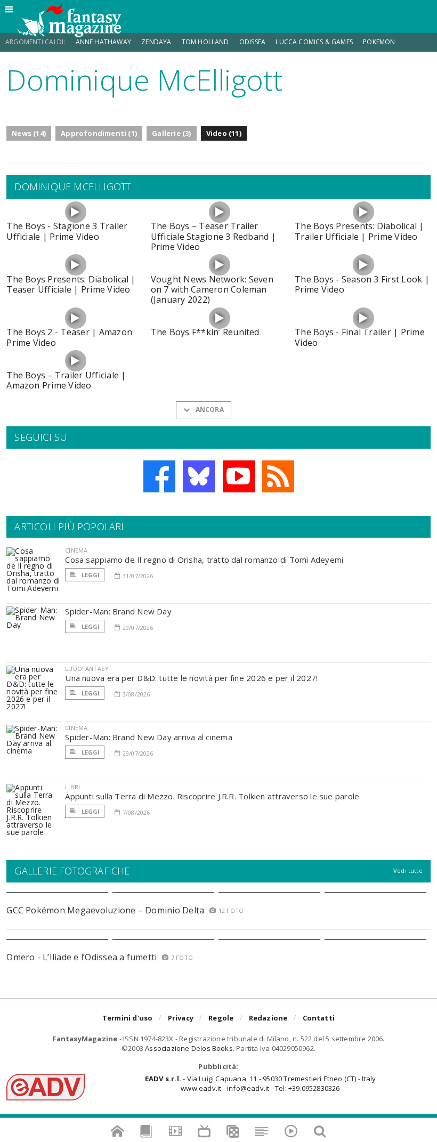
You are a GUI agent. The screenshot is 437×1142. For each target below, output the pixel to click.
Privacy (180, 1018)
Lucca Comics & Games (314, 41)
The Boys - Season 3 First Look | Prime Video (362, 284)
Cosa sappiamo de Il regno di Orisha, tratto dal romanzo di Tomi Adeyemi (204, 559)
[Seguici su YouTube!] (239, 476)
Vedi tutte (408, 870)
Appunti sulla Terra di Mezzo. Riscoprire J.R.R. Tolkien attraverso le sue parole (212, 796)
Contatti (319, 1018)
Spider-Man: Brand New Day (118, 611)
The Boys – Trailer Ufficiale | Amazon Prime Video (66, 380)
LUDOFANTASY (87, 668)
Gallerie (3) (171, 133)
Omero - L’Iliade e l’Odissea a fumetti (81, 957)
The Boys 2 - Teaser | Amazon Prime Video (69, 337)
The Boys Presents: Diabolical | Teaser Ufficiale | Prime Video (70, 284)
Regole (220, 1018)
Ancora (208, 409)
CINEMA (76, 550)
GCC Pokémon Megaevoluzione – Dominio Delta (105, 910)
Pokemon (379, 41)
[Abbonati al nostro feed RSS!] (278, 476)
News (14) (29, 133)
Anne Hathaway (103, 41)
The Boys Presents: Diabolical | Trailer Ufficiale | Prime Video (359, 231)
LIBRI (72, 787)
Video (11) (223, 133)
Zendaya (156, 41)
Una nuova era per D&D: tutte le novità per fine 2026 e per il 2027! (191, 678)
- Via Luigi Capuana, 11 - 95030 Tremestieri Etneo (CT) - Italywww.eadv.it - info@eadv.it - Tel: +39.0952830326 (260, 1083)
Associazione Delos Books (189, 1048)
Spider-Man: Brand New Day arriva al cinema (148, 737)
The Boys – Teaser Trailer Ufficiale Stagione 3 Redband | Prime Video (213, 236)
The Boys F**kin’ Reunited (205, 332)
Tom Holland (205, 41)
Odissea (252, 41)
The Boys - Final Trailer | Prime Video (360, 337)
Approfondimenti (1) (99, 133)
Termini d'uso (127, 1018)
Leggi (89, 575)
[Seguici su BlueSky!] (199, 476)
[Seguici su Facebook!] (159, 476)
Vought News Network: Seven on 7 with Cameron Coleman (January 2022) (212, 289)
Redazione (268, 1018)
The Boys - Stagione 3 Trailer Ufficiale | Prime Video (66, 231)
